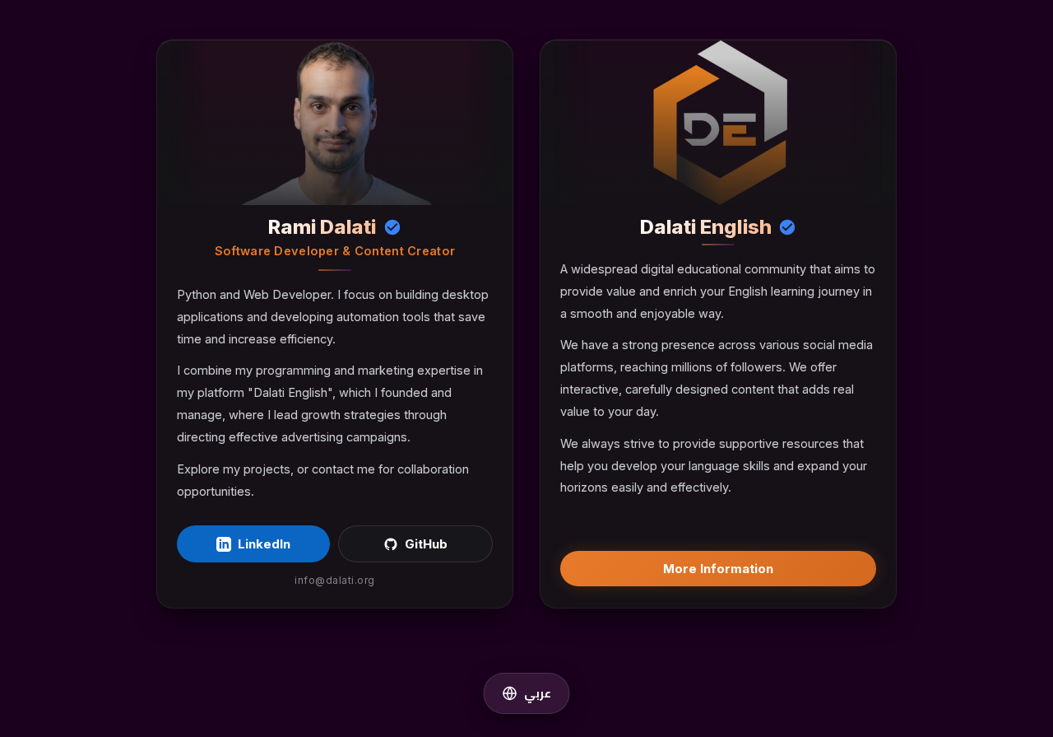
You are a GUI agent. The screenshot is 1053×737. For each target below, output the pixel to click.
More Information (718, 568)
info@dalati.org (335, 580)
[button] (527, 693)
